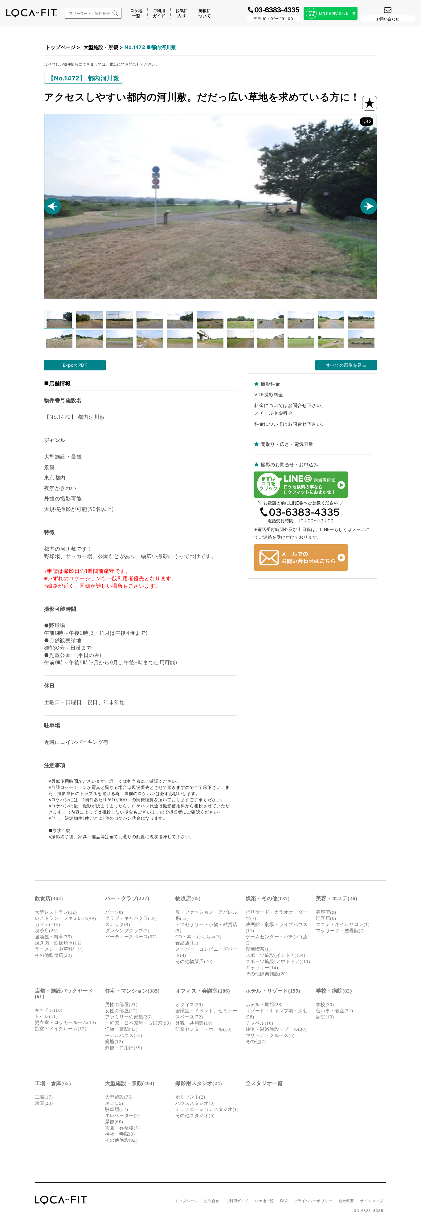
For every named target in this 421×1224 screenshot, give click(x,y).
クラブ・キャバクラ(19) (131, 918)
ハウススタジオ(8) (195, 1103)
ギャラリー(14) (262, 967)
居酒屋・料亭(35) (53, 936)
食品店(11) (186, 942)
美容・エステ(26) (336, 898)
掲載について (204, 13)
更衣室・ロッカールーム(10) (65, 1022)
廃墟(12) (114, 1041)
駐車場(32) (116, 1109)
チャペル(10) (259, 1023)
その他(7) (256, 1041)
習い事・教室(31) (334, 1010)
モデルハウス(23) (123, 1035)
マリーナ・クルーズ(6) (270, 1035)
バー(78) (114, 912)
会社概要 (346, 1200)
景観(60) (114, 1121)
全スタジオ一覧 (264, 1083)
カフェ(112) (47, 924)
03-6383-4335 (368, 1210)
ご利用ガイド (159, 13)
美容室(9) (326, 912)
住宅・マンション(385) (132, 991)
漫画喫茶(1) (258, 949)
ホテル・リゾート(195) (273, 991)
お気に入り (181, 13)
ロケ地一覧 (136, 13)
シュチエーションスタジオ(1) (207, 1109)
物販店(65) (188, 898)
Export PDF (75, 365)
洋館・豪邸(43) (121, 1029)
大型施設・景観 (101, 47)
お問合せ (211, 1200)
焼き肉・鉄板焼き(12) (58, 942)
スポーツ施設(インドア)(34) (275, 955)
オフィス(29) (189, 1004)
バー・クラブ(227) (127, 898)
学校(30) (325, 1004)
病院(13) (325, 1016)
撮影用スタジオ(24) (198, 1083)
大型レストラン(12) (56, 912)
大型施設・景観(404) (129, 1083)
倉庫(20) (44, 1103)
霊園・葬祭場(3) (122, 1127)
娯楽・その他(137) (268, 898)
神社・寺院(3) (120, 1134)
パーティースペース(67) (131, 936)
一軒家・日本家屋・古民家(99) (138, 1023)
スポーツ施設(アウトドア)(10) (278, 961)
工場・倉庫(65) (53, 1083)
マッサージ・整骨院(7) (340, 930)
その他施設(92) (121, 1140)
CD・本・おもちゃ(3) (198, 936)
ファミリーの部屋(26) (128, 1016)
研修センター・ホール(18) (203, 1029)
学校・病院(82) (334, 991)
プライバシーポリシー (313, 1200)
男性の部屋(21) (121, 1004)
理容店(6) (326, 918)
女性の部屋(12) (121, 1010)
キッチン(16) (49, 1010)
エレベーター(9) (122, 1115)
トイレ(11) (46, 1016)
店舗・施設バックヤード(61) (64, 993)
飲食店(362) (49, 898)
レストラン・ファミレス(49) (65, 918)
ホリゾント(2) (190, 1097)
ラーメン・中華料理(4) (59, 949)
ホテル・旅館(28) (264, 1004)
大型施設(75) (119, 1097)
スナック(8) (117, 924)
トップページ (61, 47)
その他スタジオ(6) (195, 1115)
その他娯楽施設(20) (267, 973)
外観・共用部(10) (194, 1023)
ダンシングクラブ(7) (127, 930)
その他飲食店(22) (53, 955)
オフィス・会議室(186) (202, 991)
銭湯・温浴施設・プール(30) (276, 1029)
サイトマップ (371, 1200)
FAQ (284, 1200)
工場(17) (44, 1097)
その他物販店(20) (194, 961)
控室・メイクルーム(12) (60, 1028)
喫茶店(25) (46, 930)
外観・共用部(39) (123, 1047)
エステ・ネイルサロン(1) (343, 924)
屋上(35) (114, 1103)
